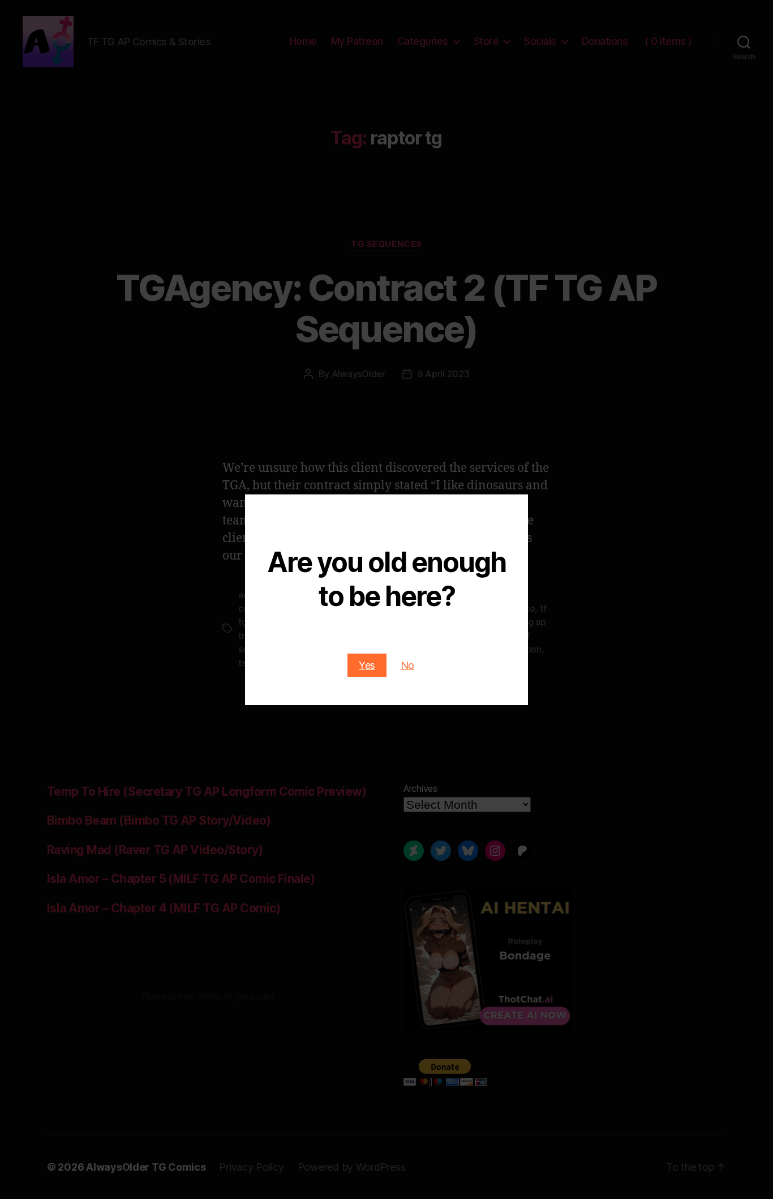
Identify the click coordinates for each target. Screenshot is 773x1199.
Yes (367, 665)
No (407, 665)
